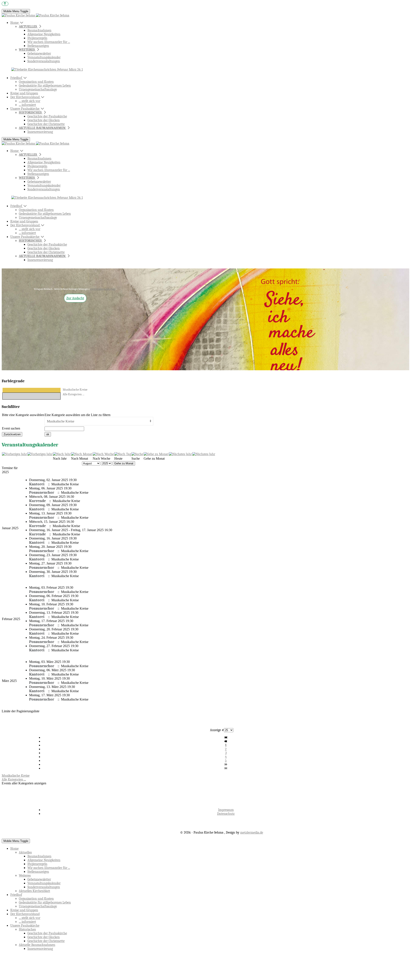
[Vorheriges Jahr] (14, 454)
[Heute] (122, 454)
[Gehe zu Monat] (156, 454)
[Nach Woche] (103, 454)
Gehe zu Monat (123, 463)
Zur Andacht (75, 298)
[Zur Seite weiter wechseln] (226, 764)
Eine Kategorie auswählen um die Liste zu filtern (77, 415)
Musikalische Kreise (75, 389)
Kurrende (37, 501)
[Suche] (137, 454)
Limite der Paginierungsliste (20, 711)
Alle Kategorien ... (73, 394)
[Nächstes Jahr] (180, 454)
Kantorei (37, 484)
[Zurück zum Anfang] (5, 4)
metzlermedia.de (251, 832)
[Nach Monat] (81, 454)
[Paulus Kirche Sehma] (35, 15)
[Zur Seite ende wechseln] (226, 768)
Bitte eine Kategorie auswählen (23, 415)
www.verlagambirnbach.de (103, 289)
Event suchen (11, 428)
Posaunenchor (41, 492)
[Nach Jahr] (62, 454)
